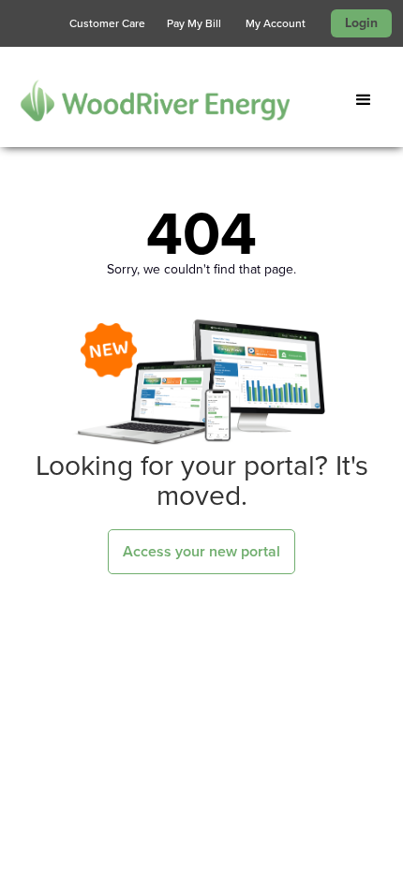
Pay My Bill (194, 23)
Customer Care (107, 23)
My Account (276, 23)
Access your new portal (201, 551)
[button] (367, 100)
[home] (145, 100)
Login (361, 23)
